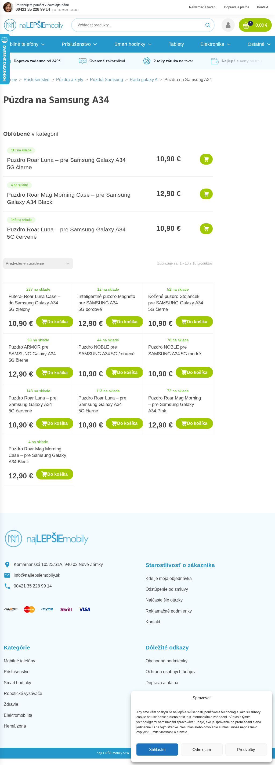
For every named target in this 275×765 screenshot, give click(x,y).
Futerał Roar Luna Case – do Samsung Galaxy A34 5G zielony (34, 303)
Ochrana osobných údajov (171, 671)
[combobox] (33, 263)
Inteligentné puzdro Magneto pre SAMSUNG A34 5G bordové (106, 303)
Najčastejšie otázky (164, 600)
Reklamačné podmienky (169, 611)
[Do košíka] (206, 159)
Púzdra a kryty (69, 79)
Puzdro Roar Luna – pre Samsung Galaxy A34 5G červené (32, 404)
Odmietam (202, 749)
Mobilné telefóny (19, 661)
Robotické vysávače (23, 693)
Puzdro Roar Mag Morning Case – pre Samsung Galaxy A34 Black (37, 455)
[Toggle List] (68, 263)
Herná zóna (15, 726)
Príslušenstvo (36, 79)
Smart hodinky (17, 682)
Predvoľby (246, 749)
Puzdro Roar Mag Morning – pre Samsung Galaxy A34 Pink (174, 404)
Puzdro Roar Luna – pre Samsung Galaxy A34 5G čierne (102, 404)
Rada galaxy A (144, 79)
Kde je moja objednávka (169, 578)
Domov (10, 79)
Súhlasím (157, 749)
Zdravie (11, 704)
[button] (228, 25)
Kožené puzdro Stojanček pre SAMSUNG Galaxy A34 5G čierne (175, 303)
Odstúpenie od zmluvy (167, 589)
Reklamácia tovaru (202, 7)
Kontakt (262, 7)
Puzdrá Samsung (106, 79)
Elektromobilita (18, 715)
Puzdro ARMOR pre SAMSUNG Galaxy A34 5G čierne (32, 353)
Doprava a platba (236, 7)
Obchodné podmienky (166, 661)
